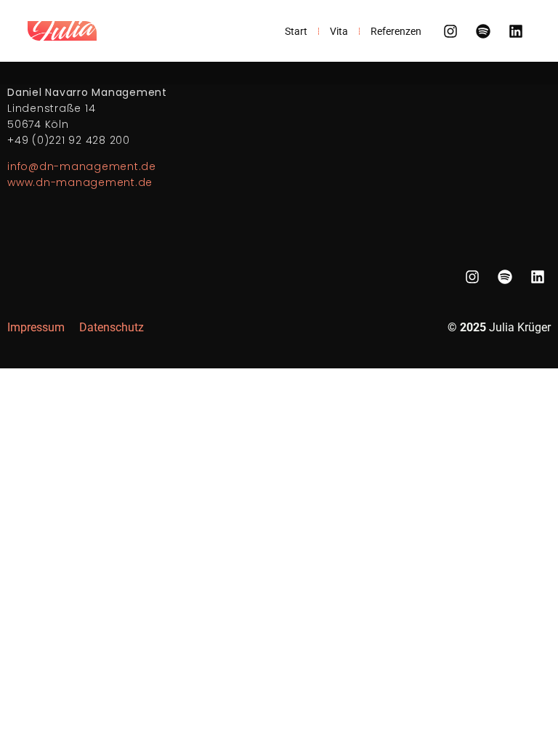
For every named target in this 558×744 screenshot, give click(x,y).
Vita (339, 31)
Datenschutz (111, 327)
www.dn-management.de (80, 182)
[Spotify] (483, 31)
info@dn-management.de (81, 166)
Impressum (36, 327)
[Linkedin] (515, 31)
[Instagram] (450, 31)
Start (296, 31)
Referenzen (396, 31)
